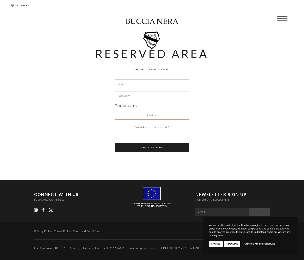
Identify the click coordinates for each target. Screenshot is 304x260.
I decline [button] (232, 243)
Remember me (127, 105)
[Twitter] (51, 210)
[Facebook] (43, 210)
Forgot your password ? (152, 127)
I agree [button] (215, 243)
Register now (152, 147)
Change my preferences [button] (259, 243)
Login (152, 115)
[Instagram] (36, 210)
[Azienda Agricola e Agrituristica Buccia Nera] (152, 34)
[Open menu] (282, 18)
